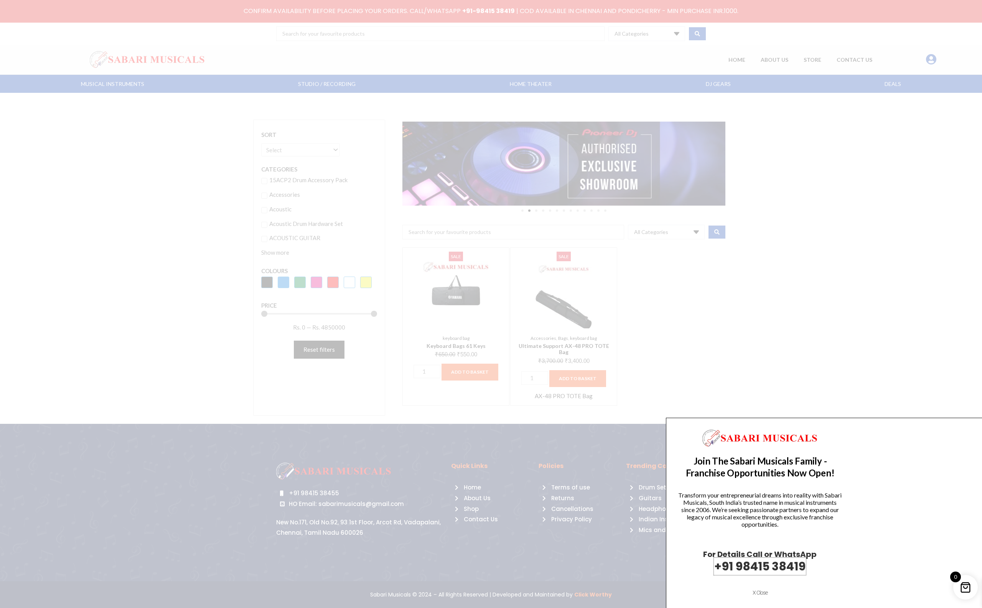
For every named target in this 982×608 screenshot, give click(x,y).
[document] (491, 304)
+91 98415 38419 (760, 566)
